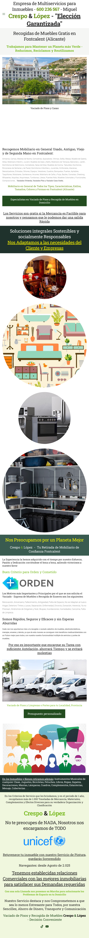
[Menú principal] (4, 14)
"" (54, 19)
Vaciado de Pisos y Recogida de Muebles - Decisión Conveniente (44, 917)
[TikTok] (42, 926)
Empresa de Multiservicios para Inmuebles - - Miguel (42, 9)
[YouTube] (47, 926)
